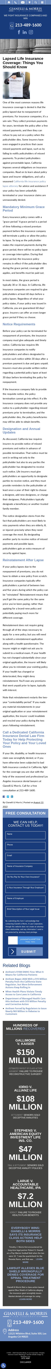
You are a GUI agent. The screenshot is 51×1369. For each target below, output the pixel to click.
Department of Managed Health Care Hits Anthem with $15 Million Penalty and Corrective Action (25, 1001)
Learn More (25, 1299)
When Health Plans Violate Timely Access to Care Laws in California (23, 993)
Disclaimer (25, 1362)
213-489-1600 (28, 25)
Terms (33, 942)
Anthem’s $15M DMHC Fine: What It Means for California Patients (24, 973)
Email (23, 2)
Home (9, 2)
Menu (42, 2)
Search (36, 2)
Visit (29, 2)
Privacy (28, 942)
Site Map (25, 1358)
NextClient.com (25, 1356)
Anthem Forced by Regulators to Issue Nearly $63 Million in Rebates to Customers (26, 1011)
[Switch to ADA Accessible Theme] (3, 1365)
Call (15, 2)
